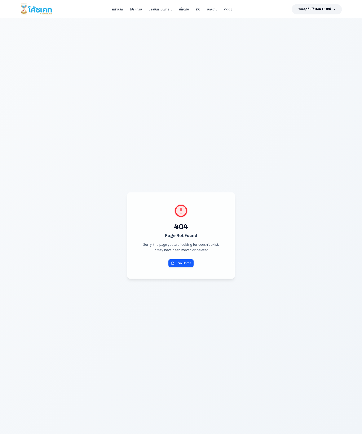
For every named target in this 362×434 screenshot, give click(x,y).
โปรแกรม (136, 9)
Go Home (184, 263)
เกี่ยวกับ (184, 9)
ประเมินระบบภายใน (160, 9)
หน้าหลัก (117, 9)
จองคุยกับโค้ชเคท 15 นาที (314, 9)
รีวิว (198, 9)
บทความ (212, 9)
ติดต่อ (228, 9)
